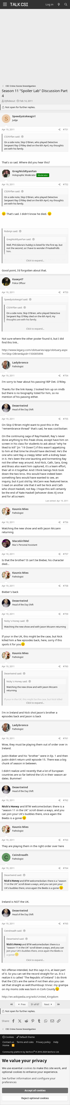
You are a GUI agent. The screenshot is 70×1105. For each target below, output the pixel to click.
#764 (65, 868)
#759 (65, 614)
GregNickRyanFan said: (18, 239)
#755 (65, 418)
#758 (65, 585)
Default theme (27, 1037)
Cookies (9, 1037)
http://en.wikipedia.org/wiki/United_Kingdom (30, 996)
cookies (27, 1068)
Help (55, 1042)
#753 (65, 292)
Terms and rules (25, 1042)
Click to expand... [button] (35, 260)
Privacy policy (43, 1042)
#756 (65, 522)
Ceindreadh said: (13, 930)
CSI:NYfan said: (12, 136)
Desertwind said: (13, 673)
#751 (65, 129)
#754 (65, 375)
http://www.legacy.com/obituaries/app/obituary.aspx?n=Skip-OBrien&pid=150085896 (34, 351)
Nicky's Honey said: (14, 621)
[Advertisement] (35, 46)
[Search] (65, 4)
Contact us (8, 1042)
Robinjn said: (11, 231)
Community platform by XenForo (31, 1051)
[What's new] (58, 4)
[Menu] (5, 4)
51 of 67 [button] (35, 1004)
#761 (65, 738)
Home (6, 1045)
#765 (65, 923)
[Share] (59, 130)
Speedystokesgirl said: (16, 299)
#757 (65, 554)
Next (47, 1004)
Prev (23, 1004)
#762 (65, 800)
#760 (65, 666)
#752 (65, 184)
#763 (65, 839)
